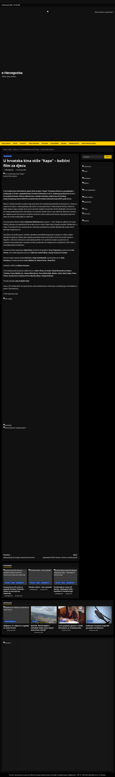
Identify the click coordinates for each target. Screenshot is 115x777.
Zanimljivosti (74, 143)
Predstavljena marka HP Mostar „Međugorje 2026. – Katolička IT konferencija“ (64, 589)
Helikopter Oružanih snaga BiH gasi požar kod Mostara (97, 627)
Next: (60, 556)
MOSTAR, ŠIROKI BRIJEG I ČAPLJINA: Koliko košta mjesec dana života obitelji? (42, 628)
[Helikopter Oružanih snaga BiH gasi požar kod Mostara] (99, 614)
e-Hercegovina (12, 73)
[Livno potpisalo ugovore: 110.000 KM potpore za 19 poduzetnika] (71, 614)
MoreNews (92, 775)
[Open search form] (112, 143)
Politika (45, 143)
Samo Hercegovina (89, 143)
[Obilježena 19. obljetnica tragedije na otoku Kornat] (16, 614)
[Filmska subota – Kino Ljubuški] (40, 577)
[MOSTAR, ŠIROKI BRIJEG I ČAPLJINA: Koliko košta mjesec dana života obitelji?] (44, 614)
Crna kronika (34, 143)
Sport (15, 143)
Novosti (23, 143)
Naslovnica (6, 143)
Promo (63, 143)
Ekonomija (55, 143)
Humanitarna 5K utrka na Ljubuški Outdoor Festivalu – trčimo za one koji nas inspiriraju (14, 590)
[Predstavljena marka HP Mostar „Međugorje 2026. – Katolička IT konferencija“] (65, 577)
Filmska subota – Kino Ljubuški (40, 587)
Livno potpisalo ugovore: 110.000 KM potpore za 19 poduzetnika (70, 627)
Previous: (19, 556)
